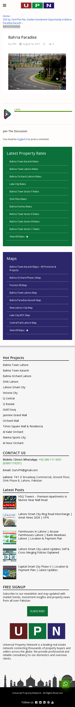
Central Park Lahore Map (23, 322)
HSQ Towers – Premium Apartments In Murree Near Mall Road (42, 498)
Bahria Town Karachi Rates (24, 161)
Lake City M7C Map (20, 315)
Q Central (9, 398)
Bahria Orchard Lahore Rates (25, 176)
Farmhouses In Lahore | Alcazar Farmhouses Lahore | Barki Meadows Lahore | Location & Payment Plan (42, 535)
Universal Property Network (26, 692)
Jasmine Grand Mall (15, 415)
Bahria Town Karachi (16, 370)
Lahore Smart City (14, 387)
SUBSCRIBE (37, 611)
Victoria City (10, 393)
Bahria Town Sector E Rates (24, 214)
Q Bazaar (9, 404)
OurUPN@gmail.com (25, 470)
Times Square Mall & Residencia (23, 426)
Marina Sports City (14, 437)
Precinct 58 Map (18, 285)
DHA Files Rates (18, 199)
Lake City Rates (18, 184)
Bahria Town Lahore (15, 365)
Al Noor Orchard (13, 443)
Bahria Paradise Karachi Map (25, 300)
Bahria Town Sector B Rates (24, 221)
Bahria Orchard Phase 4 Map (25, 277)
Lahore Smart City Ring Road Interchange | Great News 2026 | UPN (45, 515)
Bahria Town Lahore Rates (24, 169)
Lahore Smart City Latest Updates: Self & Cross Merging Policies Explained (43, 550)
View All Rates (18, 236)
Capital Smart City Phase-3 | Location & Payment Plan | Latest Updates (43, 568)
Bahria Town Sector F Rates (24, 191)
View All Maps (18, 330)
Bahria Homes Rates (21, 206)
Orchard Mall (11, 420)
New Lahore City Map (21, 307)
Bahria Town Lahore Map (23, 292)
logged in (22, 139)
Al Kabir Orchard (13, 432)
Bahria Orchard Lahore (17, 376)
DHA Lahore (10, 381)
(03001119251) (12, 463)
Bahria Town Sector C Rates (24, 229)
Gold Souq (9, 409)
